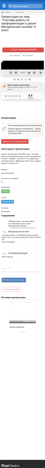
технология (7, 201)
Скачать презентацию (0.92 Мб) (24, 50)
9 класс (5, 191)
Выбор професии (17, 327)
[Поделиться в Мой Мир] (25, 79)
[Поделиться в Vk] (18, 79)
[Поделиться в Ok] (22, 79)
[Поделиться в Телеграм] (29, 79)
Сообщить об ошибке (12, 289)
